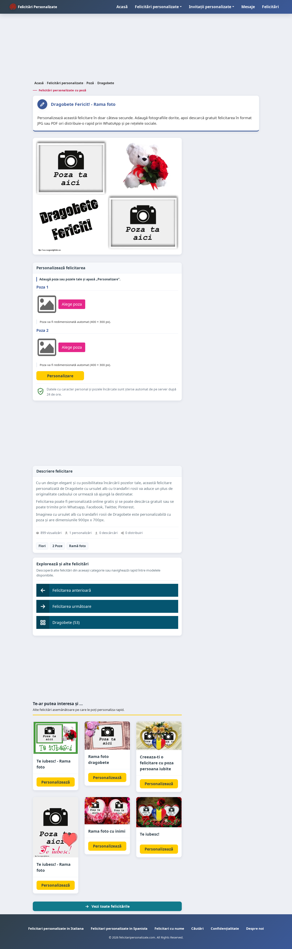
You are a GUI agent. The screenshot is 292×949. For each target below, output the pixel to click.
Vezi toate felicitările (111, 906)
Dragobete (105, 83)
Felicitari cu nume (169, 928)
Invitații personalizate (210, 6)
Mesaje (248, 6)
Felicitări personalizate (157, 6)
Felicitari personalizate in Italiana (56, 928)
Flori (42, 546)
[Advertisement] (146, 49)
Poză (90, 83)
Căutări (197, 928)
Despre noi (255, 928)
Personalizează (55, 782)
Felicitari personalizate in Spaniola (119, 928)
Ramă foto (77, 546)
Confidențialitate (225, 928)
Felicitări (270, 6)
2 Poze (57, 546)
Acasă (122, 6)
